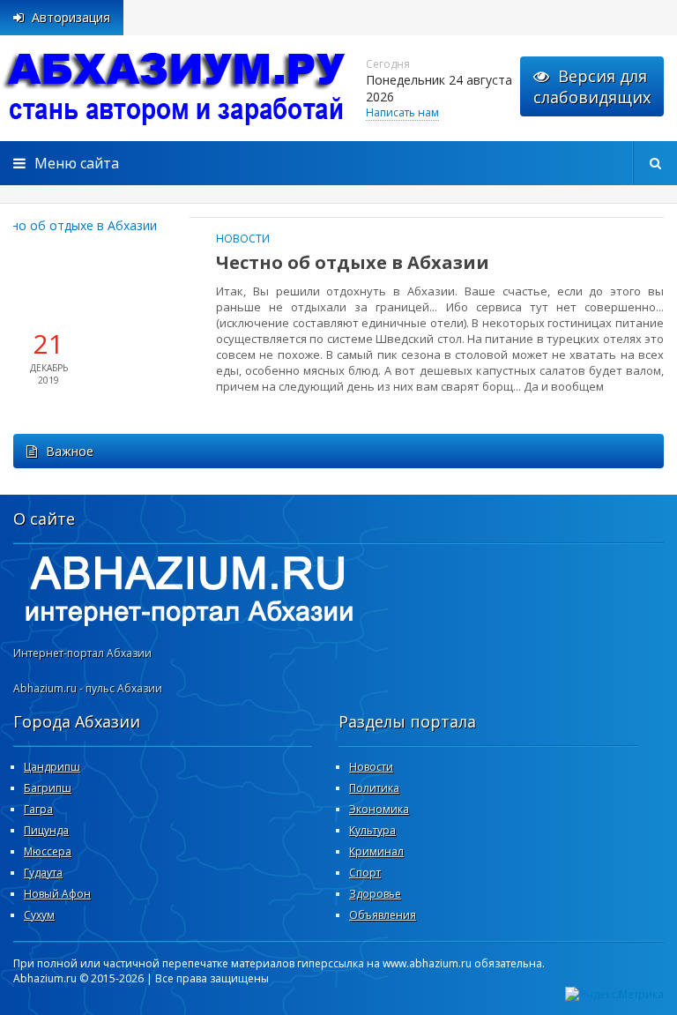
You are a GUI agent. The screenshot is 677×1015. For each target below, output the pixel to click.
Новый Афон (57, 893)
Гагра (38, 809)
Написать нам (402, 112)
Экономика (379, 809)
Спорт (365, 872)
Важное (69, 451)
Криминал (376, 851)
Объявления (382, 914)
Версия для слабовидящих (592, 86)
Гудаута (43, 872)
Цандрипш (52, 766)
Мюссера (47, 851)
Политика (374, 787)
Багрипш (47, 787)
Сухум (39, 914)
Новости (243, 238)
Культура (372, 830)
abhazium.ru (176, 88)
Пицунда (46, 830)
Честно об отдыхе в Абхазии (352, 262)
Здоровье (375, 893)
